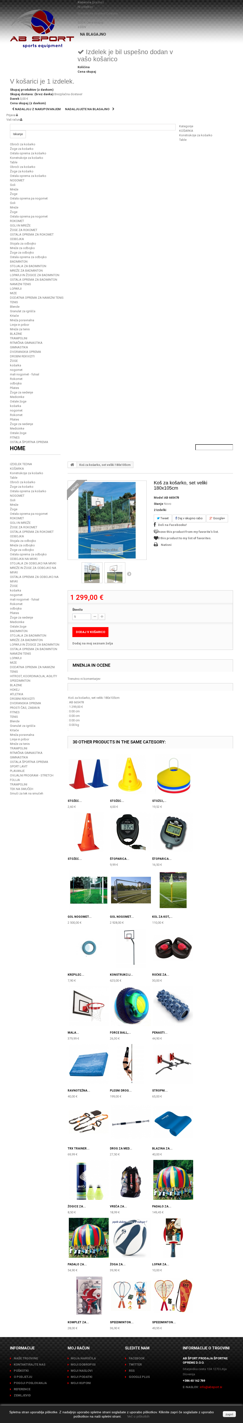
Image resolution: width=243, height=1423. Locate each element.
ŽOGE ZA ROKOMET (23, 230)
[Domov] (72, 465)
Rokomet (16, 379)
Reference (21, 1389)
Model (158, 497)
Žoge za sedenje (21, 392)
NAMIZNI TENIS (20, 284)
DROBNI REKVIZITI (22, 356)
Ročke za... (160, 974)
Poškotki (21, 1370)
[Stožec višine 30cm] (89, 774)
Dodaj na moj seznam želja (92, 643)
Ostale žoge (18, 401)
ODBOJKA (17, 239)
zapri (229, 1414)
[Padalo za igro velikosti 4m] (89, 1238)
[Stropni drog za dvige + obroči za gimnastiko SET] (173, 1064)
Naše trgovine (25, 1358)
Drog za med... (121, 1148)
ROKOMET (17, 221)
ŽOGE (14, 361)
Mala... (73, 1032)
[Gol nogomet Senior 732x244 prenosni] (131, 890)
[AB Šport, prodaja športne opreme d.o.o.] (42, 28)
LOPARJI (16, 288)
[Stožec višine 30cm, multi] (131, 774)
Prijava (11, 115)
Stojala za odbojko (23, 243)
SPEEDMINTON (20, 680)
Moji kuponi (81, 1383)
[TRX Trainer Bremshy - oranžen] (89, 1122)
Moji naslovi (82, 1370)
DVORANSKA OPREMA (25, 352)
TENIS (14, 302)
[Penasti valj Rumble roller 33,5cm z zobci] (173, 1006)
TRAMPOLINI (18, 338)
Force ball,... (120, 1032)
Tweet (164, 518)
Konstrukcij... (121, 974)
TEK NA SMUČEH (21, 789)
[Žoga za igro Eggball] (131, 1238)
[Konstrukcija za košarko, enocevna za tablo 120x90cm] (131, 948)
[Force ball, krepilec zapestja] (131, 1006)
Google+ (218, 518)
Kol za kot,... (162, 916)
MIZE (13, 293)
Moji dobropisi (83, 1364)
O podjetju (22, 1377)
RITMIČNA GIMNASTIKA (26, 343)
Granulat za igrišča (22, 311)
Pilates (14, 388)
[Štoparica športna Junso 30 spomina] (173, 832)
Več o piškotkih (138, 1416)
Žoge (13, 194)
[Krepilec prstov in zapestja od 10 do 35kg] (89, 948)
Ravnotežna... (79, 1090)
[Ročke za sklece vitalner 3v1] (173, 948)
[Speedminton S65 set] (173, 1296)
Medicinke (17, 397)
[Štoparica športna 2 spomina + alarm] (131, 832)
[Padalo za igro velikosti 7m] (173, 1180)
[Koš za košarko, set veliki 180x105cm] (92, 572)
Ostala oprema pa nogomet (29, 198)
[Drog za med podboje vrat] (131, 1122)
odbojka (16, 383)
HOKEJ (14, 689)
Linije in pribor (19, 324)
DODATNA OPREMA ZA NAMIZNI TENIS (37, 297)
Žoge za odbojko (22, 252)
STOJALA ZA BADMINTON (28, 266)
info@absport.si (211, 1387)
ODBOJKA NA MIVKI (23, 559)
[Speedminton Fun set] (131, 1296)
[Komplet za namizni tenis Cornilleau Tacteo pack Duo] (89, 1296)
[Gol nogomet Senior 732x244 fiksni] (89, 890)
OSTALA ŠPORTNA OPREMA (29, 442)
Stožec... (75, 801)
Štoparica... (119, 858)
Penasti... (160, 1032)
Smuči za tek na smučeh (26, 793)
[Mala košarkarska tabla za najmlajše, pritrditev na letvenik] (89, 1006)
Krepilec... (76, 974)
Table (183, 140)
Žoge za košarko (21, 149)
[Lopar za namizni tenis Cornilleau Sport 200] (173, 1238)
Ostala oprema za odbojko (28, 257)
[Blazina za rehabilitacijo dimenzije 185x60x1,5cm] (173, 1122)
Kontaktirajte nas (29, 1364)
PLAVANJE (17, 771)
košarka (15, 365)
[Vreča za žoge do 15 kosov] (131, 1180)
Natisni (166, 545)
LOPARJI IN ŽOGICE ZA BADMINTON (34, 275)
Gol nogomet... (80, 916)
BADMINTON (19, 261)
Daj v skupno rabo (190, 518)
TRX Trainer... (78, 1148)
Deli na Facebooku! (172, 525)
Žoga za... (118, 1264)
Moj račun (78, 1348)
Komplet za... (78, 1322)
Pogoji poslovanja (30, 1383)
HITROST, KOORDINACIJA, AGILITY (33, 676)
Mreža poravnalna (22, 320)
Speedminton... (122, 1322)
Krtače (14, 315)
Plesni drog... (121, 1090)
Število (77, 609)
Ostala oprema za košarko (28, 153)
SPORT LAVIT (19, 766)
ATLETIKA (16, 694)
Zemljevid (22, 1395)
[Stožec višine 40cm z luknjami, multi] (89, 832)
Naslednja (129, 573)
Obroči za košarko (22, 144)
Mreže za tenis (20, 329)
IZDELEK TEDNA (21, 464)
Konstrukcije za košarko (195, 135)
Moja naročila (83, 1358)
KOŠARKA (186, 130)
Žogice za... (77, 1206)
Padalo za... (161, 1206)
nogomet (16, 370)
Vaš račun (13, 119)
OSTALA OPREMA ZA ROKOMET (32, 234)
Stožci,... (159, 801)
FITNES (15, 437)
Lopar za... (160, 1264)
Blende (14, 306)
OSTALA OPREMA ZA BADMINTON (33, 279)
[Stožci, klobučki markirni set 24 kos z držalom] (173, 774)
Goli (12, 185)
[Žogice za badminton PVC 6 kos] (89, 1180)
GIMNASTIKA (19, 347)
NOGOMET (17, 180)
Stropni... (160, 1090)
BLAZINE (16, 334)
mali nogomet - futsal (24, 374)
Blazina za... (162, 1148)
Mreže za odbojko (22, 248)
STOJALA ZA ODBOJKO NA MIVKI (33, 563)
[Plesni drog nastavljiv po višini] (131, 1064)
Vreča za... (118, 1206)
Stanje (158, 504)
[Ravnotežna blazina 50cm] (89, 1064)
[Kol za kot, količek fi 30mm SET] (173, 890)
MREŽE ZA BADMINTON (26, 270)
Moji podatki (81, 1377)
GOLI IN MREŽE (20, 225)
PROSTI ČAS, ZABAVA (25, 707)
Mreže (14, 189)
